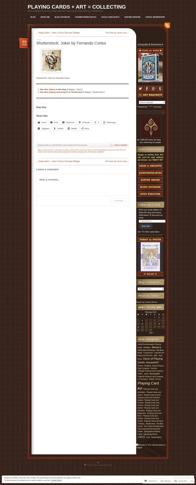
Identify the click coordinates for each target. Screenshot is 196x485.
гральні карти (74, 150)
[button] (51, 61)
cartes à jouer (59, 150)
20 (146, 327)
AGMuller (147, 347)
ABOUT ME (45, 17)
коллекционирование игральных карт (106, 150)
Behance (156, 347)
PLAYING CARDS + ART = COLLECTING (77, 7)
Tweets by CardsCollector (146, 302)
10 (163, 321)
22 (155, 327)
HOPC (140, 374)
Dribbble (147, 366)
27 (146, 330)
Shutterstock (83, 145)
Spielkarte (100, 152)
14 (151, 324)
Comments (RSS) (105, 465)
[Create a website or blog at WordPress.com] (98, 463)
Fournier (154, 368)
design (66, 150)
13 (146, 324)
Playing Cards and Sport (153, 421)
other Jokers (49, 89)
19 (142, 327)
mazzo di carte (52, 152)
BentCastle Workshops (147, 350)
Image (38, 40)
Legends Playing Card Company (150, 377)
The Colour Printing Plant (153, 426)
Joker (65, 145)
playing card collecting (70, 152)
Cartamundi (148, 353)
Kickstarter (155, 374)
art (42, 150)
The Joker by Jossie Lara (117, 33)
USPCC (141, 437)
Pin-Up (158, 379)
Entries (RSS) (91, 465)
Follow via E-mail (149, 204)
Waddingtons (156, 437)
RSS (166, 26)
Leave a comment (120, 145)
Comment (118, 200)
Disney (140, 366)
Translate (157, 107)
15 (155, 324)
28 (151, 330)
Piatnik (151, 379)
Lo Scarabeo (143, 379)
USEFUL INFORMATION (155, 17)
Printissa (141, 424)
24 (163, 327)
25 (138, 330)
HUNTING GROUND (132, 17)
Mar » (151, 333)
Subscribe (145, 226)
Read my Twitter (148, 295)
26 (142, 330)
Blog (33, 17)
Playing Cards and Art (152, 395)
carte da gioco (49, 150)
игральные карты (86, 150)
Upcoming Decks (150, 434)
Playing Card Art (72, 145)
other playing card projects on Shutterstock (63, 92)
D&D (155, 356)
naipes (60, 152)
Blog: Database (62, 17)
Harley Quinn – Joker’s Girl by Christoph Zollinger (58, 33)
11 (138, 324)
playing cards (82, 152)
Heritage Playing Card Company (150, 371)
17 (163, 324)
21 (151, 327)
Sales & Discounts (110, 17)
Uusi (148, 437)
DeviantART (152, 362)
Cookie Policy (56, 480)
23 (159, 327)
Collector (48, 145)
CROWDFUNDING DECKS (85, 17)
